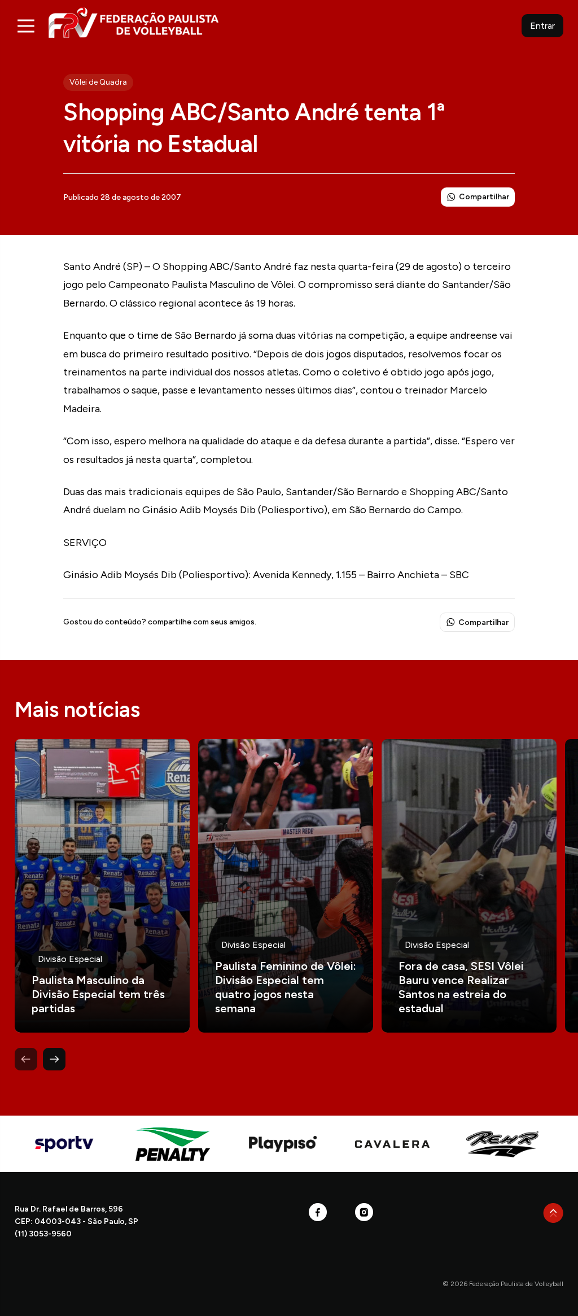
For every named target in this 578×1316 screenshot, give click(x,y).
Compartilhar (484, 197)
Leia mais (102, 886)
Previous (26, 1059)
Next (54, 1059)
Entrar (542, 25)
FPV (133, 22)
